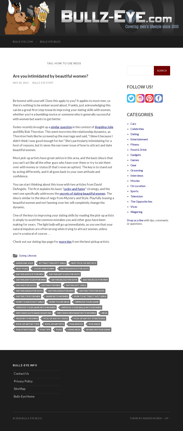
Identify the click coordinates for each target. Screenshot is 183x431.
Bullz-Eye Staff (43, 82)
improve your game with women (36, 307)
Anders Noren (152, 418)
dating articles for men (31, 279)
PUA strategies (25, 329)
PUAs (59, 329)
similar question (61, 127)
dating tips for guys (91, 290)
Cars (133, 123)
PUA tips (45, 329)
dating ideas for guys (29, 290)
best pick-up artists (83, 263)
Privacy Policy (23, 381)
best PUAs (22, 268)
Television (136, 196)
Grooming (136, 170)
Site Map (19, 389)
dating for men (50, 285)
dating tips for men (28, 296)
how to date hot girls (30, 302)
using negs (74, 329)
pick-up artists (54, 324)
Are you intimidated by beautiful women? (50, 76)
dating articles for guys (64, 274)
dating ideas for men (61, 290)
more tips (65, 241)
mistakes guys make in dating (33, 313)
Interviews (136, 175)
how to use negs (59, 302)
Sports (134, 191)
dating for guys (26, 285)
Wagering (136, 211)
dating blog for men (95, 279)
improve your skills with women (81, 307)
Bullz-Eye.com (23, 41)
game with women (57, 296)
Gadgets (135, 154)
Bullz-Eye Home (24, 396)
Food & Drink (138, 149)
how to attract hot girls (90, 296)
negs (104, 313)
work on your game (98, 329)
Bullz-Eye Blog (50, 41)
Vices (133, 206)
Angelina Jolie (104, 127)
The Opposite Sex (141, 201)
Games (134, 160)
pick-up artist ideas (55, 318)
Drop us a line (135, 220)
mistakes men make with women (76, 313)
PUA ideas (94, 324)
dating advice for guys (74, 268)
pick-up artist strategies (89, 318)
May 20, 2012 (21, 82)
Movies (135, 180)
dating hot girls (76, 285)
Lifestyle (32, 255)
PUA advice (76, 324)
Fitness (134, 144)
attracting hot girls (52, 263)
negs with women (27, 318)
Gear (133, 165)
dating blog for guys (64, 279)
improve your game (87, 302)
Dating (22, 255)
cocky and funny (74, 189)
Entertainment (139, 139)
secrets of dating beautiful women (82, 193)
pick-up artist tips (27, 324)
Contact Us (21, 373)
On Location (137, 186)
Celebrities (137, 128)
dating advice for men (29, 274)
